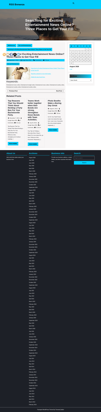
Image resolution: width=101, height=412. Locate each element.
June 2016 (31, 334)
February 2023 (32, 271)
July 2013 (31, 391)
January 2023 (32, 274)
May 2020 (31, 306)
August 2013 (32, 388)
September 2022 (33, 285)
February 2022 (32, 304)
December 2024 (33, 211)
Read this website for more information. (41, 73)
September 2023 (33, 252)
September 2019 (33, 320)
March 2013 (32, 402)
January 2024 (32, 241)
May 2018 (31, 323)
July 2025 (31, 192)
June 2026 (31, 163)
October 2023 (32, 250)
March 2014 (32, 369)
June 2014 (31, 361)
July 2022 (31, 290)
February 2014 (32, 372)
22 (86, 57)
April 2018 (31, 326)
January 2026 (32, 176)
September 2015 (33, 344)
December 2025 (33, 179)
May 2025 (31, 198)
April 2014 (31, 366)
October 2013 (32, 383)
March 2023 (32, 268)
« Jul (71, 69)
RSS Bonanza (16, 4)
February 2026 (32, 173)
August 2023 (32, 255)
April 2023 (31, 266)
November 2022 (33, 279)
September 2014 (33, 353)
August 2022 (32, 288)
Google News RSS (26, 60)
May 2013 (31, 396)
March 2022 (32, 301)
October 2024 (32, 217)
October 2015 (32, 342)
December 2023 (33, 244)
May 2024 (31, 230)
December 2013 (33, 377)
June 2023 (31, 260)
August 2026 (32, 157)
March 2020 (32, 312)
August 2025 (32, 190)
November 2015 (33, 339)
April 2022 (31, 298)
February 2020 (32, 315)
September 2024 (33, 220)
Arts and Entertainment (24, 45)
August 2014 (32, 355)
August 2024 (32, 222)
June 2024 (31, 228)
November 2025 (33, 182)
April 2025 (31, 201)
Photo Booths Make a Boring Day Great (54, 103)
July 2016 (31, 331)
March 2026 (32, 171)
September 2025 (33, 187)
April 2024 (31, 233)
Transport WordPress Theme (45, 409)
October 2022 (32, 282)
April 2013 (31, 399)
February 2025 (32, 206)
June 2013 (31, 393)
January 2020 (32, 317)
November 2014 (33, 347)
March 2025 (32, 203)
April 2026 (31, 168)
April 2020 (31, 309)
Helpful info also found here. (38, 77)
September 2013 (33, 385)
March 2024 (32, 236)
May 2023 (31, 263)
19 (77, 57)
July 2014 (31, 358)
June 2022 (31, 293)
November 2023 (33, 247)
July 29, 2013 (33, 122)
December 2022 (33, 277)
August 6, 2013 (54, 108)
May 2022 (31, 296)
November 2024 (33, 214)
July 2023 (31, 258)
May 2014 (31, 364)
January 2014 (32, 374)
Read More (33, 144)
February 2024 (32, 239)
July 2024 (31, 225)
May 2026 (31, 165)
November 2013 (33, 380)
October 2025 (32, 184)
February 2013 (32, 404)
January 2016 (32, 336)
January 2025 (32, 209)
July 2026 (31, 160)
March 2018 (32, 328)
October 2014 (32, 350)
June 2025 (31, 195)
